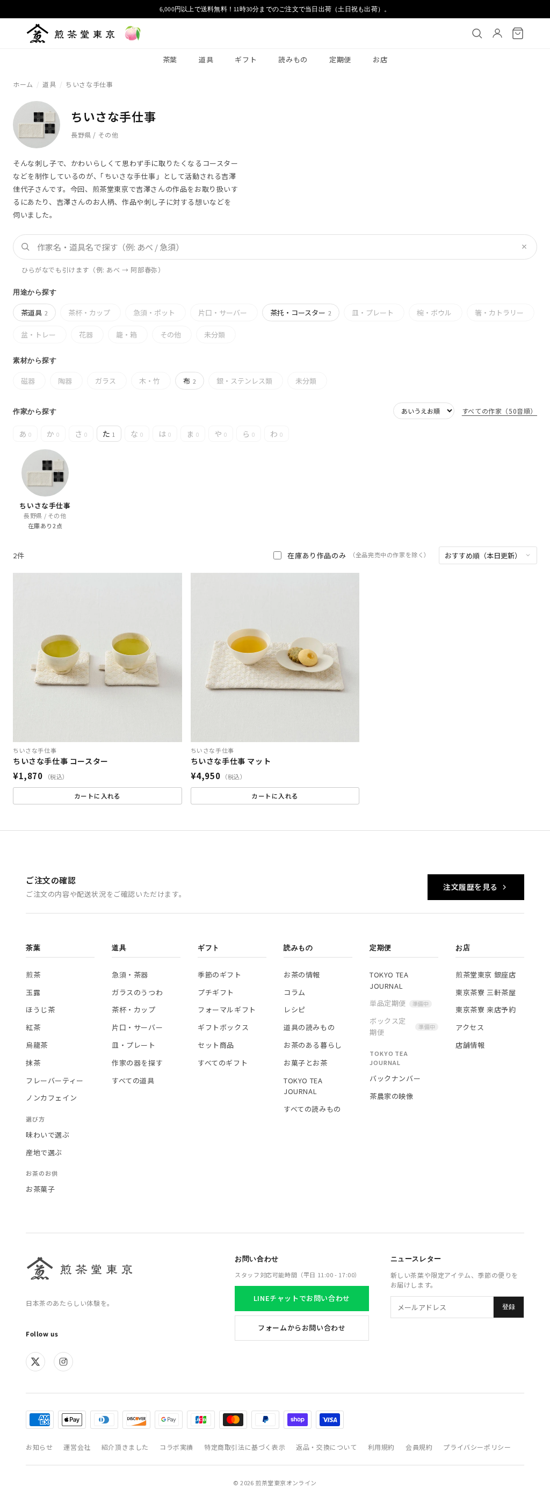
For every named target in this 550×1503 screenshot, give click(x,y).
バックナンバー (395, 1078)
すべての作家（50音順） (499, 410)
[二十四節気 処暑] (132, 33)
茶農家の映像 (392, 1096)
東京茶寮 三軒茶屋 (485, 992)
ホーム (23, 84)
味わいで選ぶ (48, 1135)
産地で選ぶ (44, 1152)
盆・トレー (38, 334)
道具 (206, 59)
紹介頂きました (125, 1446)
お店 (380, 59)
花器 (86, 334)
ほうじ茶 (40, 1009)
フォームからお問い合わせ (301, 1327)
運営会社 (76, 1446)
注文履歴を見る (470, 886)
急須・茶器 (130, 974)
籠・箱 (126, 334)
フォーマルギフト (227, 1009)
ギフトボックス (223, 1027)
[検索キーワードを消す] (524, 246)
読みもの (293, 59)
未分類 (214, 334)
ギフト (246, 59)
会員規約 (419, 1446)
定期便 (340, 59)
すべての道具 (133, 1080)
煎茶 (33, 974)
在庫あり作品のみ (358, 555)
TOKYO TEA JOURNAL (303, 1086)
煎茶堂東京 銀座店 (485, 974)
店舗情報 (469, 1045)
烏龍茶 (37, 1045)
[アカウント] (497, 33)
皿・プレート (373, 312)
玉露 (33, 992)
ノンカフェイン (51, 1097)
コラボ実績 (176, 1446)
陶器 (65, 381)
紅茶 (33, 1027)
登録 (508, 1307)
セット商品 (216, 1045)
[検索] (477, 33)
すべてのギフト (223, 1063)
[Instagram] (63, 1361)
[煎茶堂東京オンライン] (70, 33)
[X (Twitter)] (35, 1361)
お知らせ (39, 1446)
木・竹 (149, 381)
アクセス (469, 1027)
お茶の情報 (302, 974)
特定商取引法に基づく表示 (244, 1446)
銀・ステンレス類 (244, 381)
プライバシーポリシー (477, 1446)
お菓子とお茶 (306, 1063)
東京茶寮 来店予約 (485, 1009)
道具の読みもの (309, 1027)
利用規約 (381, 1446)
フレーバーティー (55, 1080)
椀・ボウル (434, 312)
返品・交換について (326, 1446)
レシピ (295, 1009)
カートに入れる (97, 796)
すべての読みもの (312, 1109)
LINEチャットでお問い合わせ (302, 1298)
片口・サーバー (222, 312)
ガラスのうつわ (137, 992)
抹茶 (33, 1063)
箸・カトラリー (499, 312)
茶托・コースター (300, 312)
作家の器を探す (137, 1063)
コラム (295, 992)
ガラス (105, 381)
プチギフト (216, 992)
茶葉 (170, 59)
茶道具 (34, 312)
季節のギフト (220, 974)
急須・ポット (154, 312)
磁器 (28, 381)
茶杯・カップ (89, 312)
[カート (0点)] (517, 33)
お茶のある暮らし (313, 1045)
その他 (170, 334)
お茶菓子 (40, 1189)
